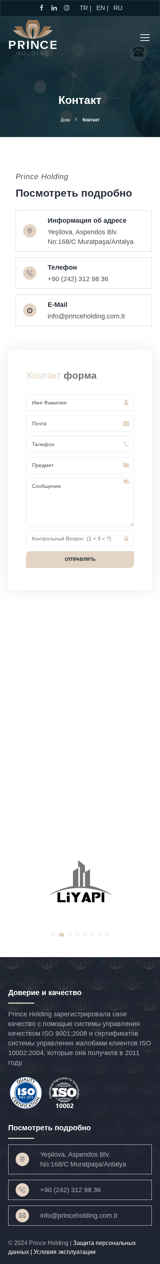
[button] (53, 935)
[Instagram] (19, 345)
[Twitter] (44, 345)
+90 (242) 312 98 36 (70, 1190)
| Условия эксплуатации (63, 1252)
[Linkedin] (57, 345)
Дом (65, 120)
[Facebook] (32, 345)
